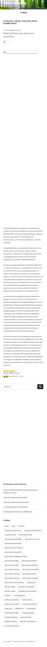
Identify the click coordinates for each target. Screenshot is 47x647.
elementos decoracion (28, 591)
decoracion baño (25, 535)
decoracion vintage (30, 578)
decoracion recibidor (30, 569)
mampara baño (28, 613)
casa (13, 526)
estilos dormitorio (29, 604)
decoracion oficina (12, 569)
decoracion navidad (29, 565)
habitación (19, 608)
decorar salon (10, 591)
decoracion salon (29, 574)
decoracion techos (12, 578)
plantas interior (11, 621)
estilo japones (19, 595)
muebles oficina (11, 617)
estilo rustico (27, 600)
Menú (25, 13)
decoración (31, 582)
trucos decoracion (12, 626)
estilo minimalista (12, 600)
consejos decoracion (13, 530)
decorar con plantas (26, 587)
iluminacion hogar (12, 613)
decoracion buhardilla (13, 539)
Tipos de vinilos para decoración (16, 502)
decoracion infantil (29, 561)
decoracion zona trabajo (14, 582)
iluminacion (31, 608)
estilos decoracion (12, 604)
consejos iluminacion (32, 530)
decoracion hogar (12, 561)
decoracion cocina (32, 539)
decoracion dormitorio (14, 548)
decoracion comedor (13, 543)
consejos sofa (10, 535)
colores (21, 526)
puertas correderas (27, 621)
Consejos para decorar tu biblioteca (17, 512)
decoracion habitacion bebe (16, 556)
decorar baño (10, 587)
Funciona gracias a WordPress (24, 641)
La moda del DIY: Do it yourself (15, 507)
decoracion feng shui (13, 552)
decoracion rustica (12, 574)
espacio (8, 595)
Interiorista (14, 3)
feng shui (8, 608)
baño (7, 526)
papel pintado (25, 617)
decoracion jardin (12, 565)
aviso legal (7, 641)
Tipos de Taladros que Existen (15, 497)
